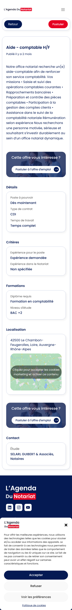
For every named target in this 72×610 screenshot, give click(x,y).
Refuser (36, 586)
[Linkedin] (9, 507)
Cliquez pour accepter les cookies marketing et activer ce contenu (36, 372)
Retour (13, 24)
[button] (66, 525)
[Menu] (63, 10)
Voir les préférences (36, 597)
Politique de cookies (34, 605)
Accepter (36, 575)
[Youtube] (28, 507)
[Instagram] (18, 507)
